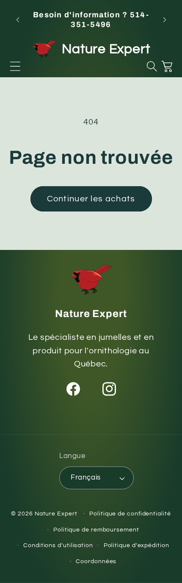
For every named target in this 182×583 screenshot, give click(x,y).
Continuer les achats (91, 199)
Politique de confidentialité (130, 513)
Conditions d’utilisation (58, 545)
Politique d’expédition (136, 545)
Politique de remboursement (96, 529)
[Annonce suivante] (164, 20)
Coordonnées (96, 561)
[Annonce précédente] (17, 20)
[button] (15, 66)
